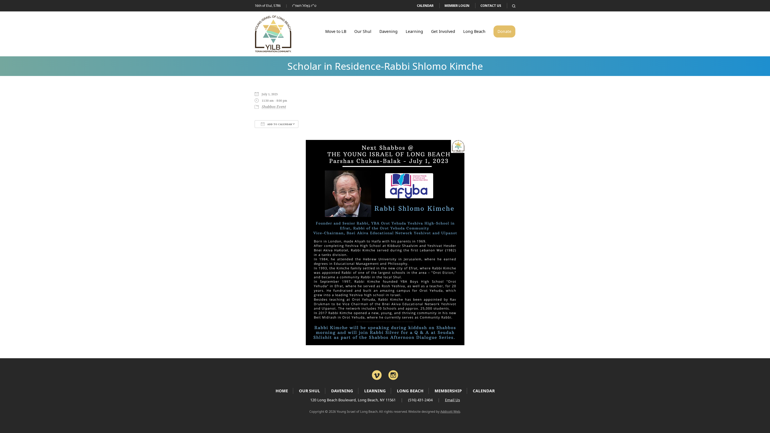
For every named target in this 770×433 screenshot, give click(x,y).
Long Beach (474, 31)
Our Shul (362, 31)
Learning (414, 31)
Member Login (457, 5)
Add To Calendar (279, 124)
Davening (388, 31)
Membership (448, 391)
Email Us (452, 400)
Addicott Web (450, 411)
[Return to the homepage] (273, 33)
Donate (504, 31)
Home (282, 391)
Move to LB (335, 31)
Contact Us (490, 5)
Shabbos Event (274, 106)
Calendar (425, 5)
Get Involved (443, 31)
